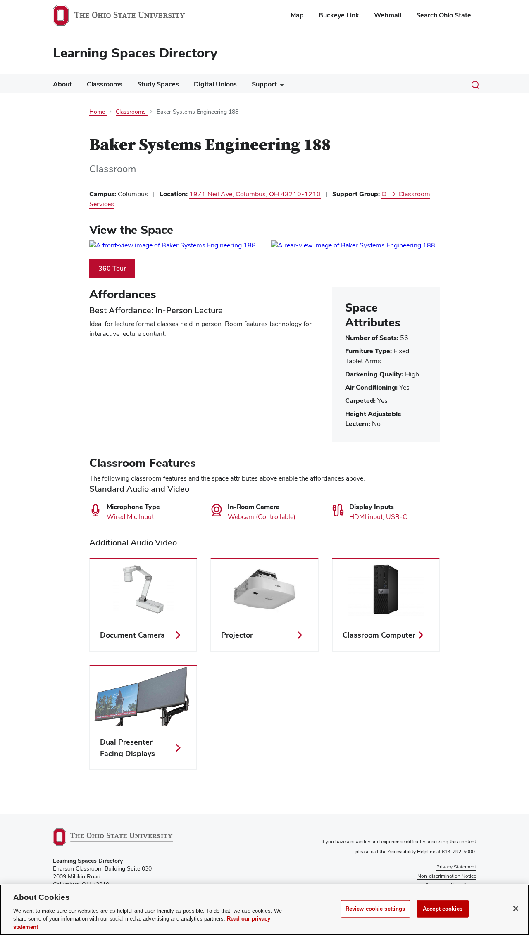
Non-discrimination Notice (446, 876)
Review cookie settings (375, 909)
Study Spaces (158, 84)
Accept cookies (442, 909)
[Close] (516, 908)
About (62, 84)
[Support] (280, 86)
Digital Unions (215, 84)
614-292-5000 (458, 851)
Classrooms (104, 84)
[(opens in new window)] (173, 245)
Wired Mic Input (130, 516)
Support (264, 84)
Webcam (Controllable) (261, 516)
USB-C (396, 516)
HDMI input (366, 516)
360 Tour (116, 270)
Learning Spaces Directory (135, 52)
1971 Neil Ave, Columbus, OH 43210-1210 (255, 194)
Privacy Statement (456, 867)
